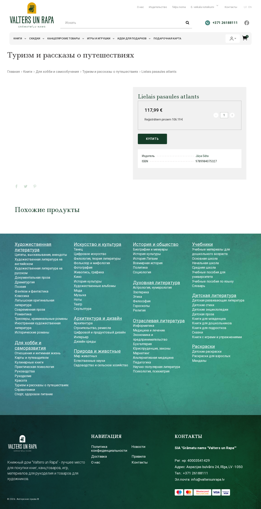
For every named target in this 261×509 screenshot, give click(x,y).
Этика (137, 297)
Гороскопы (141, 306)
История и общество (155, 244)
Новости (138, 447)
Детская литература (214, 295)
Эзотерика (141, 292)
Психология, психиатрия (151, 371)
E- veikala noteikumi (203, 7)
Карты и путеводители (32, 358)
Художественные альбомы (95, 286)
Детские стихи (203, 305)
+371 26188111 (195, 473)
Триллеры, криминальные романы (41, 319)
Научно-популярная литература (156, 367)
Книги (18, 38)
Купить (152, 138)
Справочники (25, 390)
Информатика (143, 326)
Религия (139, 310)
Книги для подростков (209, 328)
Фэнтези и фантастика (31, 291)
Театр (78, 304)
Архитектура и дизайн (98, 318)
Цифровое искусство (90, 254)
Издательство (158, 7)
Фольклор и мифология (92, 263)
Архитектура (83, 323)
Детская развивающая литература (218, 300)
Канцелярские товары (64, 38)
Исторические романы (32, 332)
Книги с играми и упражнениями (217, 337)
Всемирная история (148, 263)
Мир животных (85, 356)
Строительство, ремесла (92, 328)
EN (250, 7)
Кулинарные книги (29, 362)
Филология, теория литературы (97, 259)
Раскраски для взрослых (211, 356)
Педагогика (142, 362)
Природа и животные (97, 351)
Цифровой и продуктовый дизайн (100, 332)
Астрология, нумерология (152, 287)
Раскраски (203, 346)
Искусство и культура (97, 244)
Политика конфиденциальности (109, 449)
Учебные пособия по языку (213, 281)
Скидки (35, 38)
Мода (78, 291)
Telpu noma (179, 7)
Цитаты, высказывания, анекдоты (41, 255)
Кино (78, 277)
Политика (140, 267)
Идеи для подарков (132, 38)
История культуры (88, 281)
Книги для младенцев (209, 319)
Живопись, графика (89, 272)
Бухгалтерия (142, 344)
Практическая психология (34, 367)
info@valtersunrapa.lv (208, 479)
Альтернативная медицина (153, 358)
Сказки (197, 332)
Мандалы (199, 361)
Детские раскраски (206, 351)
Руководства (25, 371)
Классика (22, 296)
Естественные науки (89, 361)
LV (245, 7)
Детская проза (203, 314)
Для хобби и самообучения (57, 72)
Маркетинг (141, 353)
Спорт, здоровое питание (34, 394)
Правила (139, 456)
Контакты (231, 7)
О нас (140, 7)
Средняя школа (204, 267)
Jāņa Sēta (202, 156)
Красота (21, 380)
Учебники (202, 244)
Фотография (83, 267)
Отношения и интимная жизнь (38, 353)
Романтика (23, 314)
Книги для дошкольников (212, 323)
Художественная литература (33, 247)
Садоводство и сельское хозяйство (101, 365)
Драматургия (25, 282)
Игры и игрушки (99, 38)
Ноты (78, 299)
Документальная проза (32, 277)
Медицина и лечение (149, 330)
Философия (141, 301)
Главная (13, 72)
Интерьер (81, 337)
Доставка (99, 456)
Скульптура (82, 309)
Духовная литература (156, 282)
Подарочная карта (167, 38)
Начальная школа (205, 263)
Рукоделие (23, 376)
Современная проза (30, 309)
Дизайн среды (85, 341)
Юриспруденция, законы (152, 348)
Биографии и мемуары (150, 249)
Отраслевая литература (159, 320)
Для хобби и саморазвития (30, 345)
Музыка (80, 295)
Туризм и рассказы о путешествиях (110, 72)
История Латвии (145, 259)
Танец (78, 249)
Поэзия (20, 287)
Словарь (198, 286)
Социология (142, 272)
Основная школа (205, 259)
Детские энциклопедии (210, 309)
